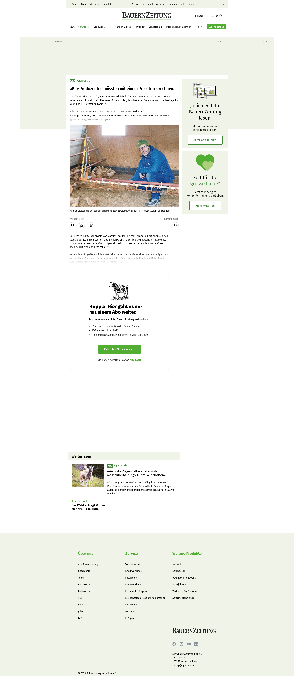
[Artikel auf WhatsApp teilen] (82, 225)
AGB (80, 597)
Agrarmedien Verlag (183, 597)
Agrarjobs (161, 4)
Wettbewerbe (132, 564)
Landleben (99, 26)
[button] (73, 16)
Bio (111, 115)
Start (72, 26)
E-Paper (73, 4)
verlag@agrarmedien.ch (185, 665)
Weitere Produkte (187, 553)
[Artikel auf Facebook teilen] (72, 225)
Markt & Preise (125, 26)
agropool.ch (179, 570)
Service (131, 553)
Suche (215, 16)
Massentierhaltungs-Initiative (130, 115)
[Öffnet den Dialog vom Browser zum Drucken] (91, 225)
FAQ (80, 618)
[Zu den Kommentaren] (176, 225)
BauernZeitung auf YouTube (189, 644)
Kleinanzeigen (133, 584)
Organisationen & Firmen (178, 26)
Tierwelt (136, 4)
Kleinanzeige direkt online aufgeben (145, 597)
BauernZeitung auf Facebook (174, 644)
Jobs (80, 611)
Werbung (94, 4)
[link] (142, 473)
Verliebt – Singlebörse (184, 591)
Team (84, 4)
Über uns (85, 553)
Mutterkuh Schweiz (158, 115)
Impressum (84, 584)
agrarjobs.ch (179, 584)
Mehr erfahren (205, 205)
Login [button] (222, 4)
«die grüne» (187, 4)
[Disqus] (124, 410)
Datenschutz (85, 591)
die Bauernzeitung (88, 564)
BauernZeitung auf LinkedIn (196, 644)
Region (198, 26)
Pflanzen (140, 26)
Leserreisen (131, 577)
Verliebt (174, 4)
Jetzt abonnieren (205, 140)
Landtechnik (155, 26)
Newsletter (108, 4)
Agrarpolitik (84, 26)
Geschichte (84, 570)
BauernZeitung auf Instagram (181, 644)
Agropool (148, 4)
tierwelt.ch (178, 564)
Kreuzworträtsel (134, 570)
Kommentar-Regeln (136, 591)
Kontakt (82, 604)
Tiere (111, 26)
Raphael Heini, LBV (85, 115)
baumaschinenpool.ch (184, 577)
